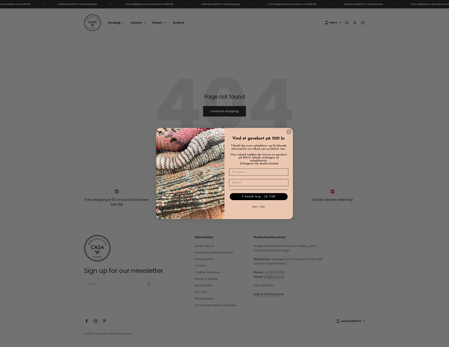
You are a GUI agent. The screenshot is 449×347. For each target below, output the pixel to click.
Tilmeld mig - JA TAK (259, 196)
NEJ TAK (258, 207)
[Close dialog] (289, 132)
